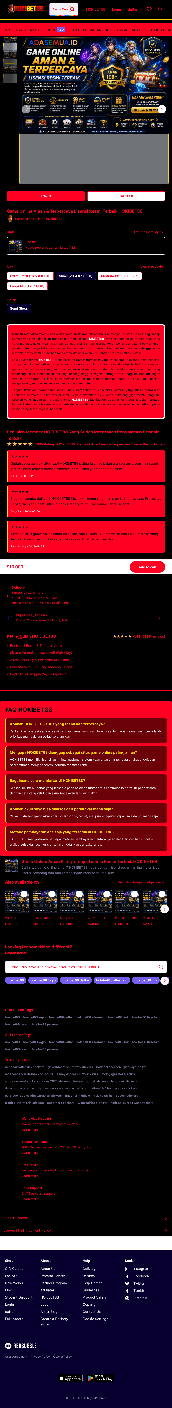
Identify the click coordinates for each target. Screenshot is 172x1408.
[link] (15, 980)
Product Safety (95, 1297)
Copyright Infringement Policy (27, 1230)
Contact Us (92, 1311)
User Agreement (16, 1356)
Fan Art (11, 1276)
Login (9, 1304)
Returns (89, 1276)
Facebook (141, 1276)
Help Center (92, 1283)
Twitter (139, 1283)
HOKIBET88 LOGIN (44, 30)
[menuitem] (12, 30)
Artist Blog (48, 1311)
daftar (10, 1311)
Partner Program (53, 1283)
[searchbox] (86, 967)
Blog (8, 1290)
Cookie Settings (95, 1319)
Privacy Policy (40, 1356)
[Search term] (72, 9)
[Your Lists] (149, 9)
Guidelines (91, 1290)
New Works (14, 1283)
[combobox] (64, 9)
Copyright (91, 1304)
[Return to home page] (26, 9)
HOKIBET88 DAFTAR (85, 30)
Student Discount (19, 1297)
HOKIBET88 (12, 30)
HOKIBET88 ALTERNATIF (123, 30)
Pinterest (140, 1298)
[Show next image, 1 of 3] (162, 109)
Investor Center (52, 1276)
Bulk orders (14, 1319)
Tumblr (138, 1290)
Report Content (15, 1218)
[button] (10, 41)
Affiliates (47, 1290)
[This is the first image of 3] (26, 109)
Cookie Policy (62, 1356)
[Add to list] (24, 894)
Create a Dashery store (54, 1321)
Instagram (141, 1269)
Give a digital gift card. (53, 602)
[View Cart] (160, 9)
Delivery (89, 1269)
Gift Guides (14, 1269)
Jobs (44, 1304)
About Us (47, 1269)
